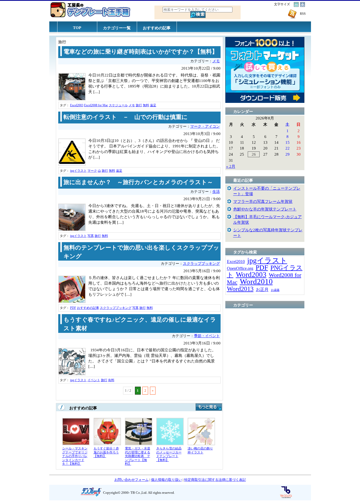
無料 (146, 105)
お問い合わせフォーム (131, 480)
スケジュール (118, 105)
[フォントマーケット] (264, 101)
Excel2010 (236, 261)
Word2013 (240, 288)
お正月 (262, 289)
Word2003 (251, 275)
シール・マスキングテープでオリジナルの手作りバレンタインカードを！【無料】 (74, 456)
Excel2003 (76, 105)
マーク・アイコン (205, 126)
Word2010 (256, 281)
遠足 (153, 105)
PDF (73, 308)
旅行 (139, 105)
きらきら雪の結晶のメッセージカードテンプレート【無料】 (169, 454)
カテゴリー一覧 (117, 28)
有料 (111, 380)
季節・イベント (207, 336)
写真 (90, 236)
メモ (216, 61)
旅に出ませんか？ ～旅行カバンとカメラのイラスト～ (138, 182)
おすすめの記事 (157, 28)
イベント (93, 380)
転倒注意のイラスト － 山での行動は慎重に (126, 117)
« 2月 (230, 166)
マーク (92, 171)
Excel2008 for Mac (96, 105)
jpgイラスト (78, 171)
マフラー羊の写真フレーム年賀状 (263, 201)
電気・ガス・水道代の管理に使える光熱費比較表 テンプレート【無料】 (137, 456)
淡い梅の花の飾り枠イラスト (200, 450)
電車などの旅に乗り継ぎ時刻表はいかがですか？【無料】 (141, 52)
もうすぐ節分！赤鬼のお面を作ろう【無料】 (106, 452)
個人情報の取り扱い (166, 480)
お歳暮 (275, 290)
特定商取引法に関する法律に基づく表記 (215, 480)
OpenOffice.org (240, 268)
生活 (216, 192)
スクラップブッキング (201, 264)
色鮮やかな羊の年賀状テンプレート (264, 209)
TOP (77, 27)
